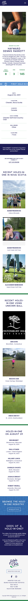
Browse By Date (14, 509)
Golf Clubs (14, 586)
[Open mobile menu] (25, 2)
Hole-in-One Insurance (14, 588)
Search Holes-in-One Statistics (14, 582)
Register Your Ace (14, 580)
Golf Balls (14, 584)
